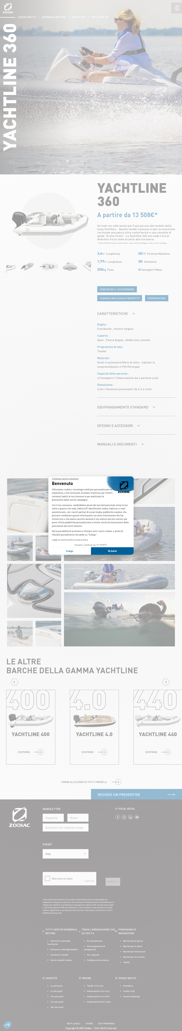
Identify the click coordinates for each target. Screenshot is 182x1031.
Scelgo (69, 550)
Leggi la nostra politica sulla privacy (70, 539)
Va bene (112, 550)
